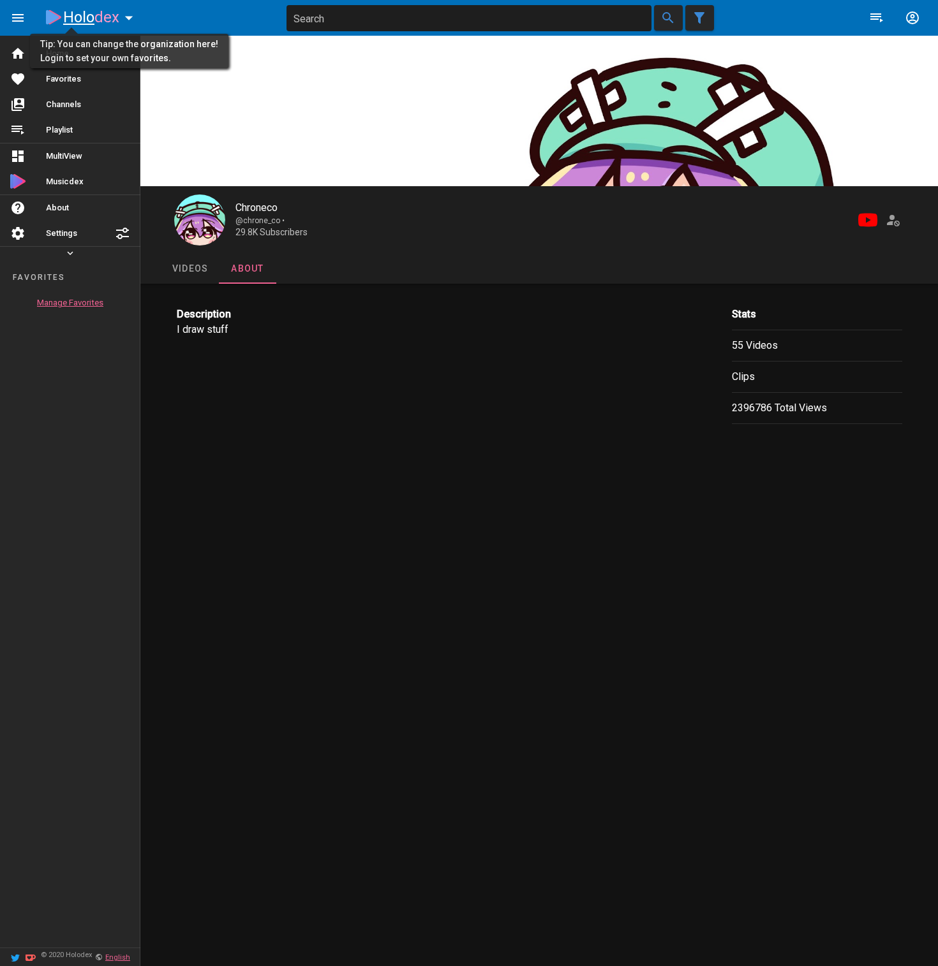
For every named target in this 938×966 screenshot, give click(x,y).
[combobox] (469, 18)
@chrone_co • (260, 220)
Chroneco (256, 207)
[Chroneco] (199, 219)
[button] (122, 233)
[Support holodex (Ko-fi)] (31, 957)
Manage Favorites (70, 302)
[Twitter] (15, 957)
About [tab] (247, 268)
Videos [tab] (190, 268)
